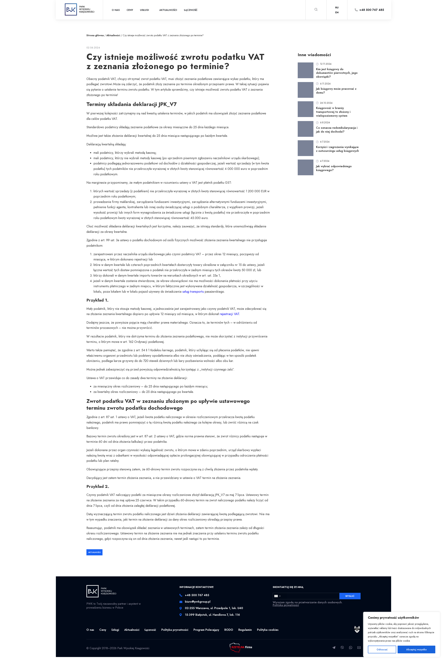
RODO (228, 630)
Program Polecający (206, 630)
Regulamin (245, 630)
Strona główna (95, 35)
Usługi (144, 10)
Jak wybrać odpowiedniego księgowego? (334, 168)
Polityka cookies (268, 630)
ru (337, 7)
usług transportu (193, 291)
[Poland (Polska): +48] (280, 596)
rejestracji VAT (229, 314)
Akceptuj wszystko (416, 649)
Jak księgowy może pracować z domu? (336, 90)
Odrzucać (382, 649)
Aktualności (168, 10)
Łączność (190, 10)
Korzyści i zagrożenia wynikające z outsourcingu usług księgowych (337, 149)
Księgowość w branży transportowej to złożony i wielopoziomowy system (333, 112)
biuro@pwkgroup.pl (197, 602)
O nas (116, 10)
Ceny (130, 10)
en (337, 12)
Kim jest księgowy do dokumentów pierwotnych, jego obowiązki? (337, 73)
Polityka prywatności (286, 605)
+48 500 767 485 (371, 10)
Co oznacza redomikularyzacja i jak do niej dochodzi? (336, 129)
